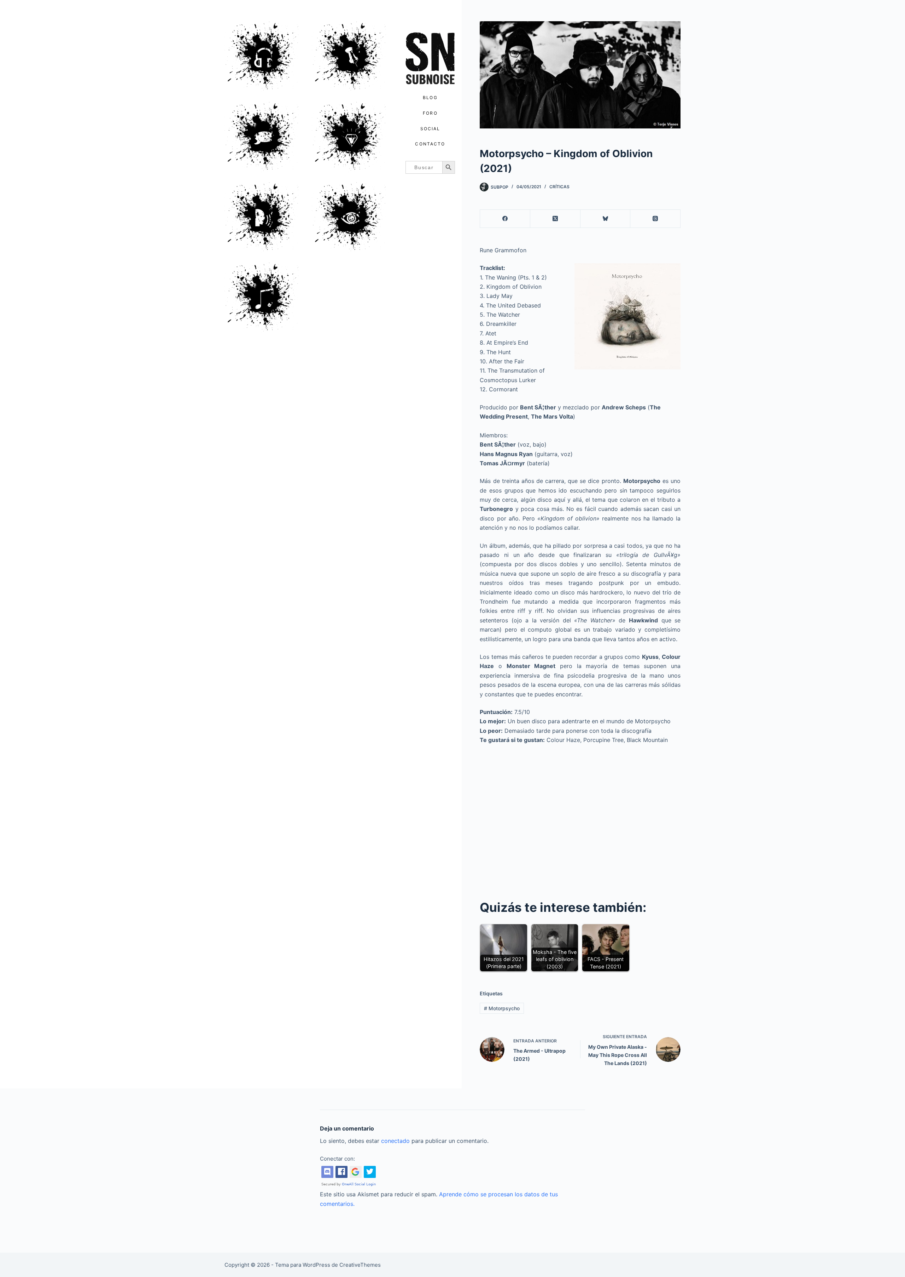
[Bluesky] (605, 219)
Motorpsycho (502, 1008)
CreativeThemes (360, 1264)
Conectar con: (337, 1158)
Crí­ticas (559, 186)
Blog (430, 97)
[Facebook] (505, 219)
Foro (430, 113)
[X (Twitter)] (555, 219)
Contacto (430, 143)
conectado (395, 1140)
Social (430, 128)
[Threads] (655, 219)
